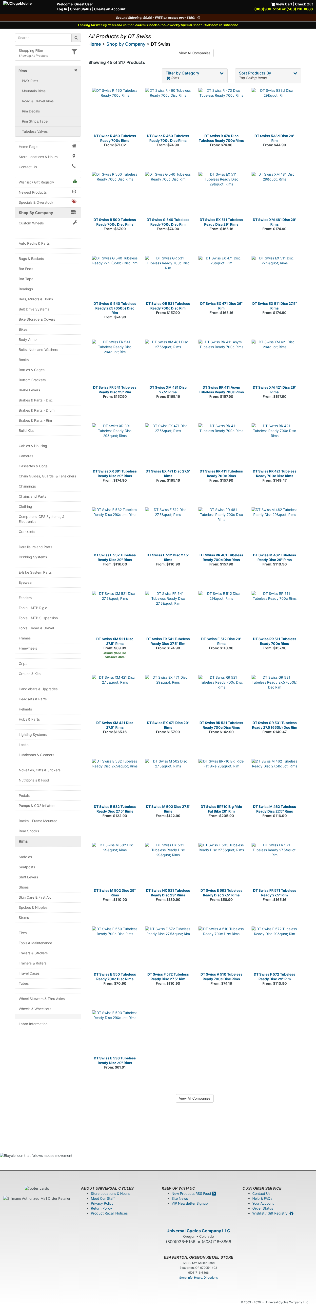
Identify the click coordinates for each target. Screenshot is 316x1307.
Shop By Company (36, 212)
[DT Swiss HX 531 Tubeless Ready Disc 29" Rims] (168, 866)
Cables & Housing (33, 446)
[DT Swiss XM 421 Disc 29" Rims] (274, 362)
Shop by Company (125, 44)
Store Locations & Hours (38, 157)
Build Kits (26, 430)
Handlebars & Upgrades (38, 689)
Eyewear (26, 582)
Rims (23, 841)
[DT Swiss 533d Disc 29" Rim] (274, 111)
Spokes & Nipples (33, 907)
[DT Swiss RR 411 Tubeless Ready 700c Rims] (221, 446)
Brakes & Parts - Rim (35, 420)
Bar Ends (26, 269)
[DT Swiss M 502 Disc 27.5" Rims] (168, 782)
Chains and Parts (32, 496)
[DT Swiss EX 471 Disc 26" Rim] (221, 279)
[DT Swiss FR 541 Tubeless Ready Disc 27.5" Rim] (168, 614)
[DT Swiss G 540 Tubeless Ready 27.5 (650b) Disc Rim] (115, 279)
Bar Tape (26, 279)
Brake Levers (29, 390)
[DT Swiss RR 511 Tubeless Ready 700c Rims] (274, 614)
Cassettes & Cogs (33, 466)
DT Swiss (161, 44)
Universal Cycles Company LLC (198, 1230)
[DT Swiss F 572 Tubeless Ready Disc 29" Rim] (274, 949)
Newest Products (33, 192)
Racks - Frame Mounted (38, 821)
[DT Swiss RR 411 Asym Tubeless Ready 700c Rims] (221, 362)
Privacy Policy (102, 1203)
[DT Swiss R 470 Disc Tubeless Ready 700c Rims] (221, 111)
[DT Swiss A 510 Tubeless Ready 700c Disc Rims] (221, 949)
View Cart (283, 4)
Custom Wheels (31, 223)
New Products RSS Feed (192, 1193)
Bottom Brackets (32, 380)
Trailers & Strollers (33, 953)
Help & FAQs (262, 1198)
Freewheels (28, 648)
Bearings (26, 289)
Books (24, 360)
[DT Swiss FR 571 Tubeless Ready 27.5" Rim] (274, 866)
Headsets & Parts (33, 699)
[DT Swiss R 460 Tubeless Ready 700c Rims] (115, 111)
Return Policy (101, 1208)
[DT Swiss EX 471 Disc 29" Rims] (168, 698)
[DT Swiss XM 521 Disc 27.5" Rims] (115, 614)
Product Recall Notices (109, 1213)
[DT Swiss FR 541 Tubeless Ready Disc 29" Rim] (115, 362)
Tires (23, 933)
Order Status (80, 9)
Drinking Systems (33, 557)
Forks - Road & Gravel (36, 628)
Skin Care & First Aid (35, 897)
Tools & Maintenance (35, 943)
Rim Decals (31, 111)
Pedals (24, 795)
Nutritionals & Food (34, 780)
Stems (24, 917)
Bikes (23, 329)
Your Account (263, 1203)
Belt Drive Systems (34, 309)
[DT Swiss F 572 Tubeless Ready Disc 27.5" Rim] (168, 949)
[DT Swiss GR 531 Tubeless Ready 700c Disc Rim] (168, 279)
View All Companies (194, 53)
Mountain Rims (33, 91)
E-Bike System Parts (35, 572)
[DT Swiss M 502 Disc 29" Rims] (115, 866)
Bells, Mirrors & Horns (36, 299)
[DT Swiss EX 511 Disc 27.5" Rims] (274, 279)
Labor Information (33, 1024)
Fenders (25, 598)
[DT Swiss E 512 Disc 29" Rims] (221, 614)
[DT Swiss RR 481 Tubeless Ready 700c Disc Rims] (221, 530)
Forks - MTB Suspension (38, 618)
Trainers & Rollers (32, 963)
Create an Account (109, 9)
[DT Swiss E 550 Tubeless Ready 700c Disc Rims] (115, 949)
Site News (180, 1198)
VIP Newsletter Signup (190, 1203)
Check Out (304, 4)
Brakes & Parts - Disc (36, 400)
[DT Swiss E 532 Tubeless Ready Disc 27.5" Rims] (115, 782)
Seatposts (27, 867)
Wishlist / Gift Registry (36, 182)
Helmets (25, 709)
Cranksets (27, 531)
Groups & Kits (29, 674)
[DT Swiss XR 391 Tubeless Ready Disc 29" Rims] (115, 446)
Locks (23, 745)
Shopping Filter (31, 50)
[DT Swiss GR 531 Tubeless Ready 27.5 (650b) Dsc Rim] (274, 698)
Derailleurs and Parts (35, 547)
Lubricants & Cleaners (36, 755)
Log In (62, 9)
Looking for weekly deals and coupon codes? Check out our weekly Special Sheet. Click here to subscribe (158, 25)
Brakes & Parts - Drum (37, 410)
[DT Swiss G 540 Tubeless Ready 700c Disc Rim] (168, 195)
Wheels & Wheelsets (35, 1009)
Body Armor (28, 339)
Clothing (25, 506)
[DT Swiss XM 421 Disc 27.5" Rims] (115, 698)
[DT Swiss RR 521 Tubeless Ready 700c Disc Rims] (221, 698)
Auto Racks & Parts (34, 243)
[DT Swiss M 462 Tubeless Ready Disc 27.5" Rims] (274, 782)
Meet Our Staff (103, 1198)
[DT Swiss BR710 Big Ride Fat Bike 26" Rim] (221, 782)
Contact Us (28, 167)
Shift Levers (28, 877)
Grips (23, 663)
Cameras (26, 456)
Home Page (28, 147)
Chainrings (27, 486)
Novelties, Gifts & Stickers (39, 770)
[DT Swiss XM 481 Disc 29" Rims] (274, 195)
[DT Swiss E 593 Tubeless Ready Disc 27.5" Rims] (221, 866)
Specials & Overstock (36, 202)
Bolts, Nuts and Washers (38, 349)
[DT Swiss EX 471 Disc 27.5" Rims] (168, 446)
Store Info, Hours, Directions (198, 1277)
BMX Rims (30, 81)
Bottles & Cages (31, 370)
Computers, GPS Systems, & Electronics (41, 519)
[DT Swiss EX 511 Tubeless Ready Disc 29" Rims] (221, 195)
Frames (25, 638)
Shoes (24, 887)
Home (94, 44)
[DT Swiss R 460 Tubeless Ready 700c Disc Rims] (168, 111)
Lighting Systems (33, 734)
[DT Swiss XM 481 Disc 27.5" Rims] (168, 362)
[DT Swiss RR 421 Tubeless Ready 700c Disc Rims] (274, 446)
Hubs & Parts (29, 719)
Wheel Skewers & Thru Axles (42, 999)
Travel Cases (29, 973)
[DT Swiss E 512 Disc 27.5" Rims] (168, 530)
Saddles (25, 857)
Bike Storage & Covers (37, 319)
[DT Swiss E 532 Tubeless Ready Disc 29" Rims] (115, 530)
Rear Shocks (29, 831)
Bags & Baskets (31, 258)
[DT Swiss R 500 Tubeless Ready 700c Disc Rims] (115, 195)
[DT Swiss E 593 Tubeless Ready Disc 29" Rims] (115, 1033)
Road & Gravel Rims (38, 101)
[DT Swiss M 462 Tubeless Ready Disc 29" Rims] (274, 530)
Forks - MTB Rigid (33, 608)
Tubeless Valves (35, 131)
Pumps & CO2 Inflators (37, 805)
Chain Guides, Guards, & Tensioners (47, 476)
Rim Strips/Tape (35, 121)
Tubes (24, 983)
